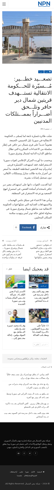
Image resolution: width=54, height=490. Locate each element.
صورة (47, 71)
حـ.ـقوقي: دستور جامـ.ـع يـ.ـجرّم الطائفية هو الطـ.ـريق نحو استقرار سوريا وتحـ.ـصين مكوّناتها (41, 251)
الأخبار (33, 472)
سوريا (41, 71)
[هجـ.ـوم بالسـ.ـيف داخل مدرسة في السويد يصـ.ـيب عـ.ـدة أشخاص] (39, 281)
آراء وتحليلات (13, 472)
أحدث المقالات (46, 367)
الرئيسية (39, 472)
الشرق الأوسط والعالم (30, 475)
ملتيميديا (19, 475)
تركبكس (25, 358)
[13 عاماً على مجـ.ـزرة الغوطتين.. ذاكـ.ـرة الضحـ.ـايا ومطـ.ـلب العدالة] (39, 315)
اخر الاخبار (43, 286)
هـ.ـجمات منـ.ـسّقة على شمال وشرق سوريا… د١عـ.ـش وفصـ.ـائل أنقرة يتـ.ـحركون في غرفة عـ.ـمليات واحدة (13, 251)
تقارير (21, 286)
